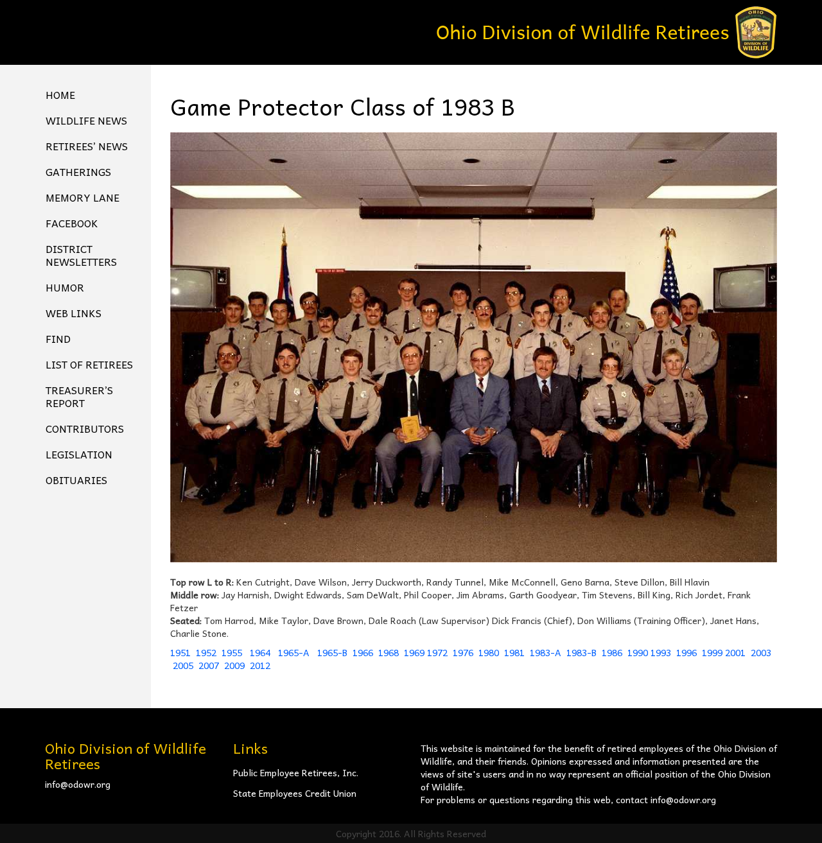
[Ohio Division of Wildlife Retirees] (607, 31)
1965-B (332, 652)
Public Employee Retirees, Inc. (295, 772)
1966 (363, 652)
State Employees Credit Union (294, 793)
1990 (637, 652)
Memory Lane (82, 197)
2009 (234, 665)
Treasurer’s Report (79, 396)
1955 (233, 652)
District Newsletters (81, 255)
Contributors (85, 428)
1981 (514, 652)
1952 (206, 652)
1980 (488, 652)
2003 (761, 652)
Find (58, 338)
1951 (180, 652)
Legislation (79, 454)
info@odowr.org (77, 784)
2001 (735, 652)
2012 (260, 665)
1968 (388, 652)
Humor (65, 287)
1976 (463, 652)
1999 (712, 652)
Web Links (73, 312)
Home (60, 94)
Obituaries (76, 479)
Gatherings (78, 171)
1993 (661, 652)
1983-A (545, 652)
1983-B (581, 652)
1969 (414, 652)
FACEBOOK (72, 222)
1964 (261, 652)
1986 (612, 652)
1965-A (294, 652)
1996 (686, 652)
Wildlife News (86, 120)
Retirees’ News (87, 145)
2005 (183, 665)
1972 (437, 652)
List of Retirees (89, 364)
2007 (208, 665)
